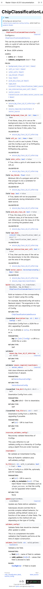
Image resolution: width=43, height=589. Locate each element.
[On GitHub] (23, 582)
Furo (32, 586)
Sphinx (18, 586)
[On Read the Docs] (20, 582)
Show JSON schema (15, 50)
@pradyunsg (26, 586)
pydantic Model (8, 25)
